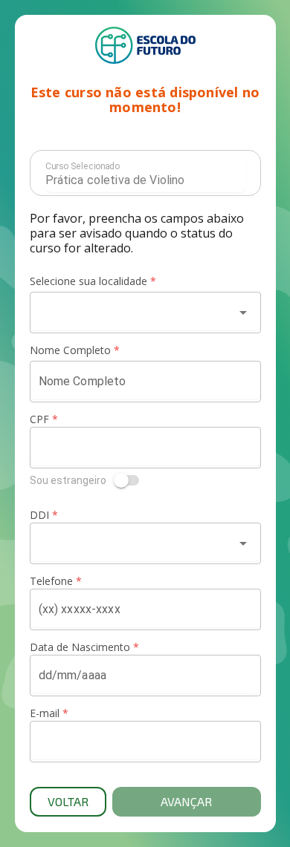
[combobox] (132, 312)
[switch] (145, 480)
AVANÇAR (186, 801)
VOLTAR (68, 801)
